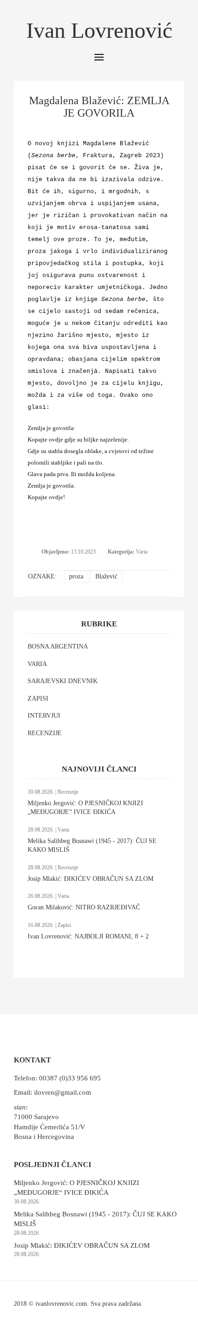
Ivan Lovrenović (99, 30)
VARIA (37, 664)
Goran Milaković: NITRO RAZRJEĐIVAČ (84, 907)
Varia (141, 551)
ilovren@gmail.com (62, 1092)
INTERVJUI (44, 715)
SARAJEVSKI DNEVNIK (63, 681)
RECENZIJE (45, 733)
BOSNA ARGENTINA (58, 646)
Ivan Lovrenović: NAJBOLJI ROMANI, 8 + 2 (88, 936)
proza (76, 576)
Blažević (106, 576)
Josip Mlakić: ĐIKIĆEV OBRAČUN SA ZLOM (90, 878)
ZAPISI (38, 698)
